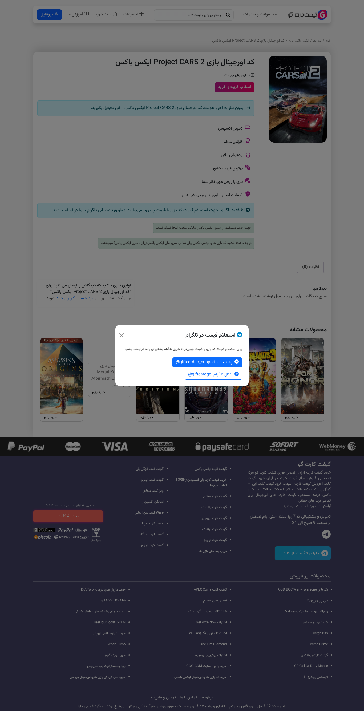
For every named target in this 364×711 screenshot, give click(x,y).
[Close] (121, 335)
